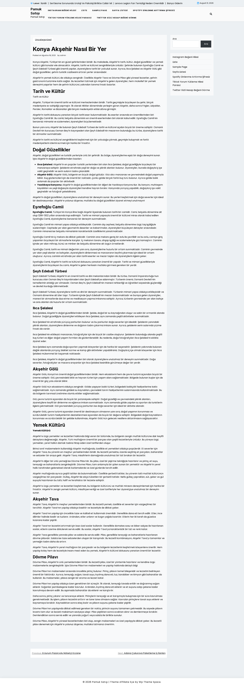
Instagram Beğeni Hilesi (62, 10)
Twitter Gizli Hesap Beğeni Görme (116, 17)
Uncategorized (43, 39)
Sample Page (99, 10)
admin (63, 55)
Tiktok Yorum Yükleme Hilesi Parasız (70, 17)
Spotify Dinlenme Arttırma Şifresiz (154, 10)
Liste (84, 10)
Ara (175, 38)
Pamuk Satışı (36, 11)
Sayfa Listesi (120, 10)
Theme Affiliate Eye (122, 682)
